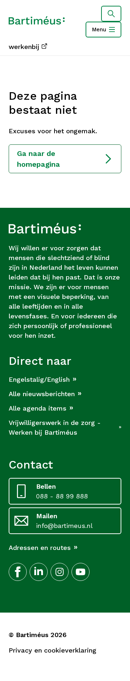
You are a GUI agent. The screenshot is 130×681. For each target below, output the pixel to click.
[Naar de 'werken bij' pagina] (37, 22)
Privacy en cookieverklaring (52, 650)
